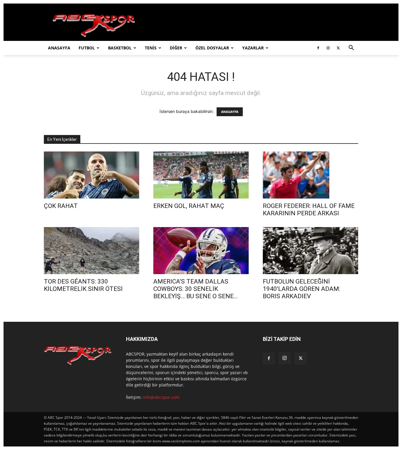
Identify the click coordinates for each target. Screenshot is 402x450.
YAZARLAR (253, 48)
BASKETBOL (120, 48)
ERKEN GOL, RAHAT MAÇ (188, 205)
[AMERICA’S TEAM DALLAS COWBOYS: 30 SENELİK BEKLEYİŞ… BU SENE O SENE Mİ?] (201, 250)
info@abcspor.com (161, 397)
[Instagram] (328, 48)
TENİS (151, 48)
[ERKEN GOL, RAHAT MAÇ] (201, 175)
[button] (351, 48)
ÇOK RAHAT (61, 205)
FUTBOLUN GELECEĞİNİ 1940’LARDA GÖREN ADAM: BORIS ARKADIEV (301, 289)
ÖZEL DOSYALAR (212, 48)
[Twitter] (338, 48)
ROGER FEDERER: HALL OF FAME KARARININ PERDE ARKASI (309, 209)
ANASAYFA (59, 48)
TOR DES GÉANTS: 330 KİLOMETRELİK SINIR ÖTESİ (83, 285)
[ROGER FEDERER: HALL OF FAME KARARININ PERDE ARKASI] (310, 175)
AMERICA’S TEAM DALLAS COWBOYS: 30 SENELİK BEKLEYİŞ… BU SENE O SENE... (195, 289)
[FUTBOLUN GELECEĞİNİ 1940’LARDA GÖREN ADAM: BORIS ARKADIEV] (310, 250)
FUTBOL (87, 48)
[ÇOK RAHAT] (91, 175)
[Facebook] (318, 48)
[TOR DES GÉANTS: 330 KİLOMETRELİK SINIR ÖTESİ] (91, 250)
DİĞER (176, 48)
